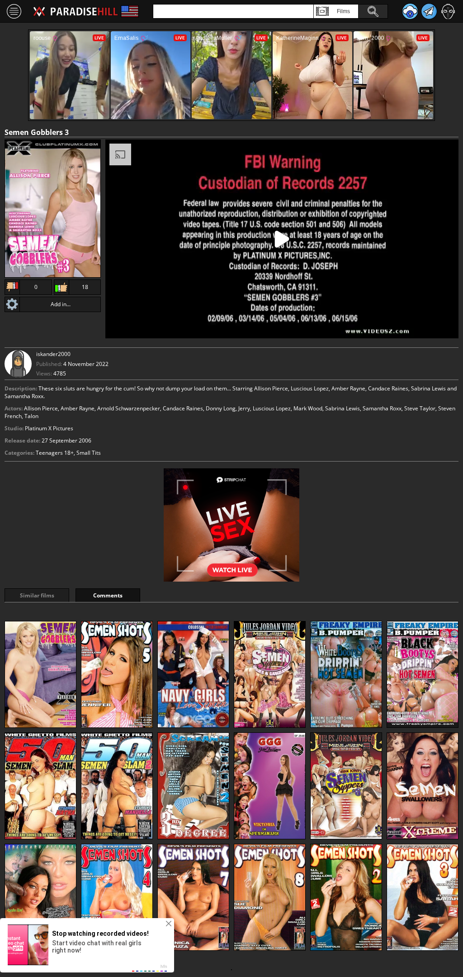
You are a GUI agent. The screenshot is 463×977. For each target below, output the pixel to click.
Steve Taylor (419, 408)
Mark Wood (307, 408)
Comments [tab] (108, 595)
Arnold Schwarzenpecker (128, 408)
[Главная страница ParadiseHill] (75, 11)
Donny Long (221, 408)
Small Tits (88, 453)
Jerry (244, 408)
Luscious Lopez (272, 408)
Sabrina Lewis (342, 408)
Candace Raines (183, 408)
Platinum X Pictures (49, 428)
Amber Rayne (77, 408)
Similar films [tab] (37, 595)
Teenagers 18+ (55, 453)
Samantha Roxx (382, 408)
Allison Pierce (41, 408)
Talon (31, 416)
